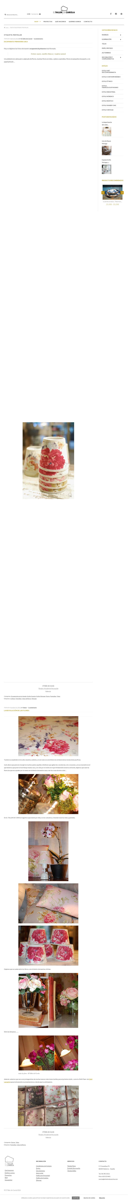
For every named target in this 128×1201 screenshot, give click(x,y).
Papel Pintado (107, 48)
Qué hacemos (60, 21)
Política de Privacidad (43, 1175)
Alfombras (106, 53)
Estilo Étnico (107, 81)
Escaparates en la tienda (18, 696)
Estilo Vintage (40, 696)
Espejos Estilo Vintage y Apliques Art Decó (106, 161)
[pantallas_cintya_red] (48, 946)
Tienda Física (71, 1166)
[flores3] (48, 851)
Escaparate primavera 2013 (16, 41)
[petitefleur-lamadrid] (48, 1106)
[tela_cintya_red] (48, 736)
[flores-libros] (48, 1000)
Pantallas (53, 696)
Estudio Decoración (73, 1168)
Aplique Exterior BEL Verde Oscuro (112, 201)
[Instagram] (116, 14)
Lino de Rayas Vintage (106, 142)
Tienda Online (71, 1171)
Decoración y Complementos (111, 58)
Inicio (7, 27)
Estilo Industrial (108, 92)
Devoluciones (40, 1171)
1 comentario (32, 707)
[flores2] (48, 794)
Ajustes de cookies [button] (89, 1198)
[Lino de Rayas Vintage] (106, 150)
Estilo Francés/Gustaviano (110, 86)
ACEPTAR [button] (75, 1198)
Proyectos (47, 21)
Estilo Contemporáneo (111, 77)
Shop (36, 21)
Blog (6, 1177)
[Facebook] (111, 14)
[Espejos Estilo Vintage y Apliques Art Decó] (106, 169)
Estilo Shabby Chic (109, 105)
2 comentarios (38, 38)
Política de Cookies (42, 1178)
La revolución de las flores (16, 710)
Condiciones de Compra (43, 1166)
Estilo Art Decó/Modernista (109, 71)
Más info (102, 1198)
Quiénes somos (75, 21)
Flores (48, 696)
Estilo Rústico (107, 101)
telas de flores (26, 698)
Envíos (38, 1168)
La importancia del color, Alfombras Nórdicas (107, 123)
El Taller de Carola (26, 38)
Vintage (34, 698)
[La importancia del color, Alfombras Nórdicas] (106, 131)
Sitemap (38, 1180)
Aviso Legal (39, 1173)
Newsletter (8, 1180)
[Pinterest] (121, 14)
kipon (25, 707)
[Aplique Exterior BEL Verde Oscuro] (112, 192)
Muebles (111, 35)
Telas (58, 696)
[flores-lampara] (48, 1053)
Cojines (12, 698)
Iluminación (111, 39)
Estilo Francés (31, 696)
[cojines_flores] (48, 903)
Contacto (88, 21)
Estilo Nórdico (108, 96)
